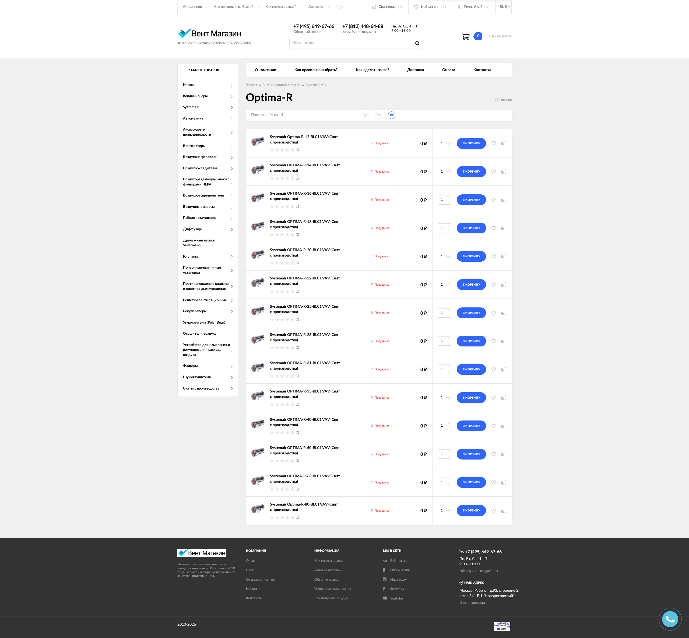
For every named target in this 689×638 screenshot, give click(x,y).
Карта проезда (472, 603)
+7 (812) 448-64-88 (362, 26)
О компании (192, 7)
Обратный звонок (307, 32)
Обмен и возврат (327, 579)
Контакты (482, 70)
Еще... (340, 7)
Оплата (448, 70)
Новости (252, 589)
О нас (250, 561)
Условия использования (332, 589)
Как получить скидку (331, 598)
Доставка (315, 7)
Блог (250, 570)
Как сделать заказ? (280, 7)
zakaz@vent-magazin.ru (360, 32)
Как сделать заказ (328, 561)
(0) (297, 149)
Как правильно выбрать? (233, 7)
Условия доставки (328, 570)
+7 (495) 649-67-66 (313, 26)
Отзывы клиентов (260, 579)
